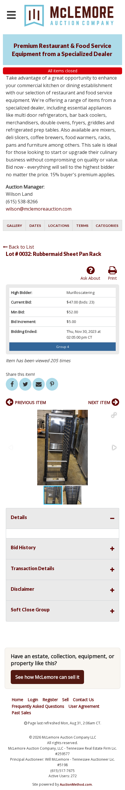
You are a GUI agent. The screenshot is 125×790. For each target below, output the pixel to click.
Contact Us (83, 699)
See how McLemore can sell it (47, 677)
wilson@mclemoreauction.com (39, 209)
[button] (114, 415)
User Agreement (84, 706)
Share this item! (20, 374)
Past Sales (21, 712)
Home (17, 699)
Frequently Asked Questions (38, 706)
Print (112, 278)
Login (33, 699)
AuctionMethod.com (76, 784)
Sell (65, 699)
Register (50, 699)
